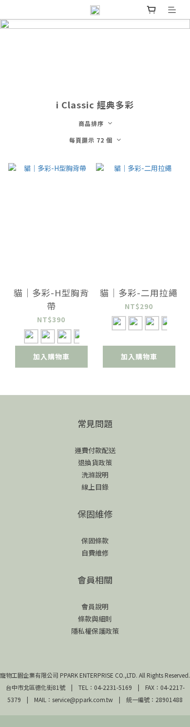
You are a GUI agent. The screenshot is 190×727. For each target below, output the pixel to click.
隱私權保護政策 (95, 631)
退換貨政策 (95, 462)
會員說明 (95, 606)
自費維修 (95, 553)
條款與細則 (95, 618)
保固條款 (95, 540)
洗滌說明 (95, 474)
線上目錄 (95, 487)
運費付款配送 (95, 450)
